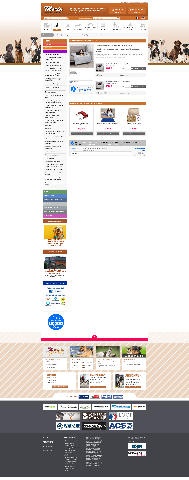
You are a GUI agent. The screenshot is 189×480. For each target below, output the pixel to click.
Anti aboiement (50, 158)
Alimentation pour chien (52, 54)
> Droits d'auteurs (69, 468)
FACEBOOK (75, 81)
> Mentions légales (69, 450)
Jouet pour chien (50, 92)
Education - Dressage (52, 84)
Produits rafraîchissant (52, 152)
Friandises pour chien (52, 62)
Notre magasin (51, 367)
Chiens (59, 35)
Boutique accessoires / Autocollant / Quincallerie (53, 178)
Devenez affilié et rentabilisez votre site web (106, 366)
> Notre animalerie (69, 443)
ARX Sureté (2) (52, 380)
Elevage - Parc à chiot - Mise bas (54, 137)
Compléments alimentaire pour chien (53, 58)
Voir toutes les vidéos (60, 386)
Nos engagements (52, 364)
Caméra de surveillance (52, 161)
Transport (48, 128)
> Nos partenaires (69, 466)
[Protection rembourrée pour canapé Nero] (81, 55)
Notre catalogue (87, 362)
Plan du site (131, 441)
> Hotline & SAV (68, 464)
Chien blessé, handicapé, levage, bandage (53, 111)
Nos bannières (87, 365)
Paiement (75, 365)
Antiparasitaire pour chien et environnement (54, 106)
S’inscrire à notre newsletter (133, 364)
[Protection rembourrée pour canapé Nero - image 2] (73, 72)
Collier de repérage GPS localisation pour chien (52, 74)
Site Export (86, 367)
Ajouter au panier (139, 68)
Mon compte (119, 9)
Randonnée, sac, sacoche (53, 155)
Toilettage (48, 125)
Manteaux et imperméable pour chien (53, 147)
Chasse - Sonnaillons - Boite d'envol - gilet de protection (54, 165)
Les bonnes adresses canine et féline (107, 362)
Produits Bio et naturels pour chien (54, 96)
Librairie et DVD (50, 188)
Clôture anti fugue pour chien (54, 169)
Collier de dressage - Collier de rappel (53, 174)
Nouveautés (49, 48)
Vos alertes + (76, 367)
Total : (136, 13)
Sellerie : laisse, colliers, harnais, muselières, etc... (53, 101)
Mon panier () (138, 9)
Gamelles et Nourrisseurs (53, 65)
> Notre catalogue (69, 445)
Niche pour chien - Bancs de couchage (54, 142)
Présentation (50, 362)
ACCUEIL (46, 29)
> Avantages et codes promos (72, 448)
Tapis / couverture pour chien (94, 35)
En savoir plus (98, 386)
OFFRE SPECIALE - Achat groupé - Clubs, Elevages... (53, 69)
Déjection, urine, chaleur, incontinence (53, 116)
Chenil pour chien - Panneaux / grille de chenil (54, 132)
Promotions (48, 45)
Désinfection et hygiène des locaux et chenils (54, 121)
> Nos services (68, 452)
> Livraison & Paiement (71, 459)
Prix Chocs (48, 51)
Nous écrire (129, 362)
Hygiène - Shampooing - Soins (52, 88)
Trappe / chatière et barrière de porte (54, 183)
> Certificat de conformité (71, 457)
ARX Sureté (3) (52, 377)
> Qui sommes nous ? (70, 441)
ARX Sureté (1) (52, 382)
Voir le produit (81, 134)
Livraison (75, 362)
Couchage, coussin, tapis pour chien (73, 35)
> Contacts (67, 471)
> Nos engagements (70, 461)
